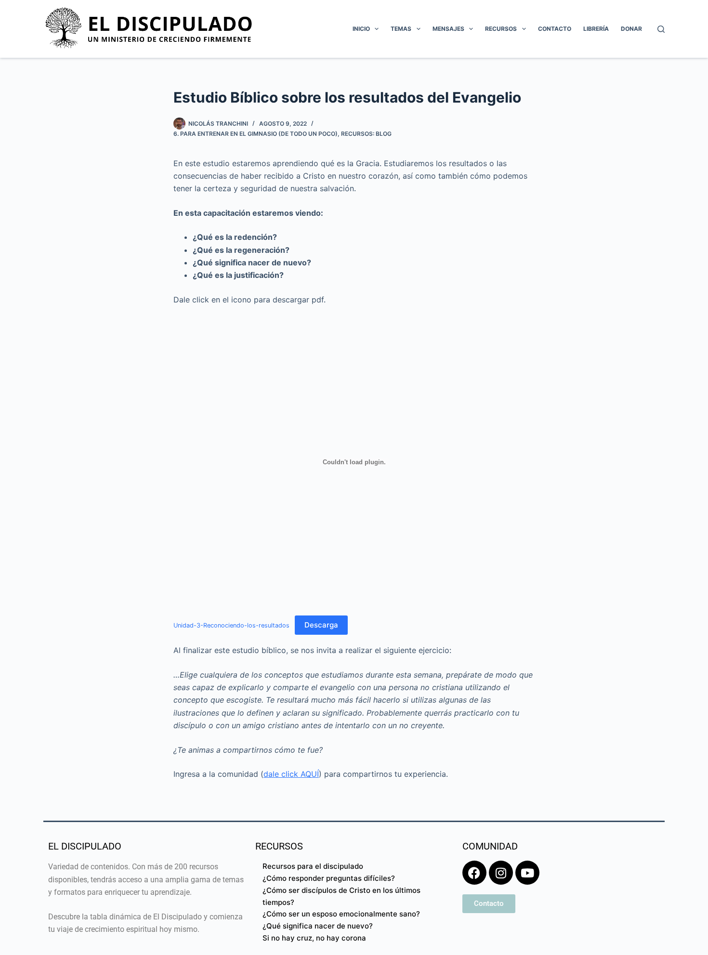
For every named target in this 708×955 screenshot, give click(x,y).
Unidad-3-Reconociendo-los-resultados (231, 625)
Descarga (321, 624)
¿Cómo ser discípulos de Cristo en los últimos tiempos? (341, 896)
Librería (596, 28)
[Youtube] (527, 873)
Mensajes (448, 28)
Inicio (361, 28)
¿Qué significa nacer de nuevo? (317, 925)
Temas (401, 28)
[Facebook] (474, 873)
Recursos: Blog (366, 133)
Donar (631, 28)
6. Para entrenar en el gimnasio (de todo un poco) (255, 133)
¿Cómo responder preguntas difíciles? (328, 878)
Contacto (554, 28)
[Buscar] (661, 29)
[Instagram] (501, 873)
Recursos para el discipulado (312, 866)
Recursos (501, 28)
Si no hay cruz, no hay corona (314, 937)
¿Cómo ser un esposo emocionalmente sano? (341, 913)
